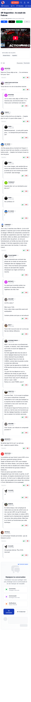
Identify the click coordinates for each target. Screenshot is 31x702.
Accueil (3, 9)
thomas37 (11, 182)
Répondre (4, 77)
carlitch (11, 391)
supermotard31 (13, 340)
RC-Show (7, 144)
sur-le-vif (9, 9)
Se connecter (9, 611)
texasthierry (12, 255)
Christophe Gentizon (11, 82)
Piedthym (7, 453)
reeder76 (7, 439)
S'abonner (22, 611)
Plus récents (26, 63)
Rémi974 (10, 503)
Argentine (14, 55)
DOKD (9, 126)
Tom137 (7, 112)
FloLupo (10, 490)
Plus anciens (20, 63)
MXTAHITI (11, 281)
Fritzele (7, 532)
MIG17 (10, 325)
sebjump (11, 299)
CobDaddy (8, 224)
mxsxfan (7, 68)
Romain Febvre (6, 55)
